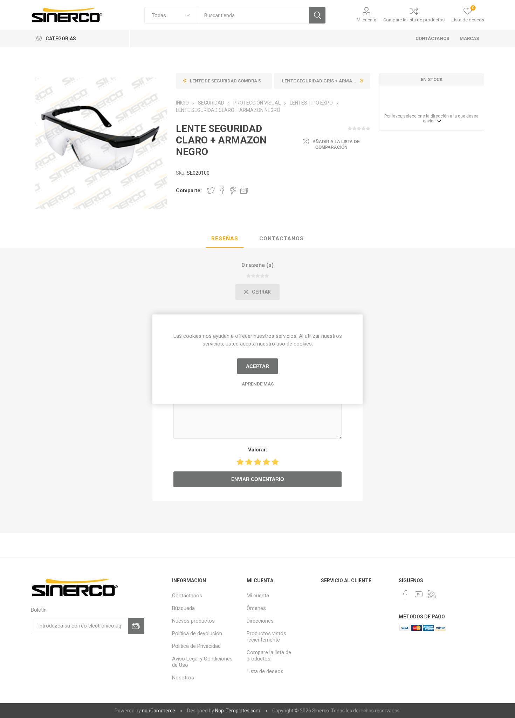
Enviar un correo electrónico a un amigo (244, 190)
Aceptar (257, 366)
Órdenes (256, 608)
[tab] (224, 239)
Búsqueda (317, 15)
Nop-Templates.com (237, 710)
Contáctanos (281, 238)
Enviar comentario (257, 479)
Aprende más (258, 383)
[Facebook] (405, 594)
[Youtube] (418, 594)
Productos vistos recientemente (266, 636)
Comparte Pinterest (233, 190)
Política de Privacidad (196, 646)
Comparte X (211, 190)
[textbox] (253, 15)
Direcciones (260, 621)
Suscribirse (136, 626)
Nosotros (183, 678)
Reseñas (224, 238)
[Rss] (432, 594)
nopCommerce (158, 710)
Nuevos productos (193, 621)
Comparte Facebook (222, 190)
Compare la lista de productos (414, 19)
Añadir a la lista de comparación (336, 144)
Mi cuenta (366, 19)
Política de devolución (197, 633)
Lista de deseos (265, 671)
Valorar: (257, 450)
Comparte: (189, 190)
